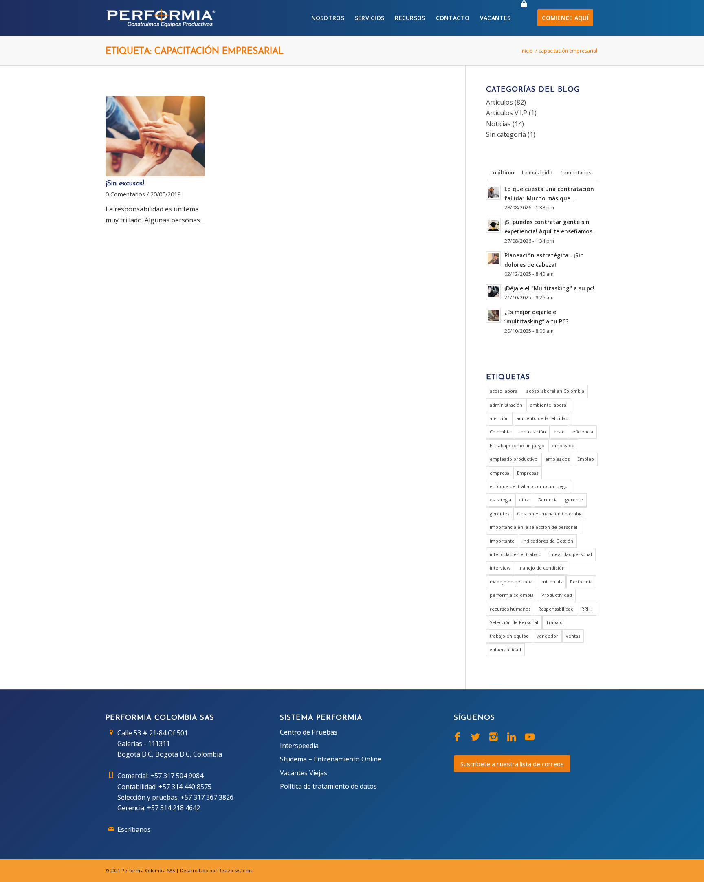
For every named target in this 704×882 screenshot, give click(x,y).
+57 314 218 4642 (173, 807)
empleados (557, 459)
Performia (581, 581)
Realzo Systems (235, 870)
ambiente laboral (549, 405)
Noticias (498, 123)
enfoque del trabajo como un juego (529, 486)
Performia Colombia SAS (148, 870)
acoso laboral (504, 391)
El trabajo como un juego (517, 445)
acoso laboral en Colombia (555, 391)
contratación (532, 432)
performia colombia (512, 595)
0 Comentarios (125, 194)
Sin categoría (506, 134)
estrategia (500, 500)
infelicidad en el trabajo (515, 554)
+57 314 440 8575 (184, 786)
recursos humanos (510, 609)
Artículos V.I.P (506, 112)
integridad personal (570, 554)
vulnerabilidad (505, 650)
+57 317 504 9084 (176, 775)
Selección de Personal (514, 622)
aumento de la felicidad (542, 418)
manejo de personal (512, 581)
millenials (551, 581)
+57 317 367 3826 (206, 797)
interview (500, 568)
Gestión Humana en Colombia (550, 513)
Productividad (556, 595)
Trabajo (554, 622)
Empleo (585, 459)
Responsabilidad (556, 609)
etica (524, 500)
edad (559, 432)
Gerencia (547, 500)
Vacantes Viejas (303, 772)
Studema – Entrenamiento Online (330, 758)
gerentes (499, 513)
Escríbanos (134, 829)
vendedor (547, 636)
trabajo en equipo (509, 636)
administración (506, 405)
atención (499, 418)
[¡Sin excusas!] (155, 136)
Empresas (527, 473)
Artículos (499, 102)
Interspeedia (299, 745)
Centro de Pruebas (308, 732)
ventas (573, 636)
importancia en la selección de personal (533, 527)
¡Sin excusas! (125, 183)
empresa (499, 473)
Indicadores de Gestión (547, 541)
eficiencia (582, 432)
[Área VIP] (524, 18)
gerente (574, 500)
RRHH (587, 609)
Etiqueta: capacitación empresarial (195, 51)
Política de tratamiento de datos (328, 786)
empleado (563, 445)
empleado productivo (513, 459)
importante (502, 541)
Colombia (500, 432)
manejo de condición (541, 568)
